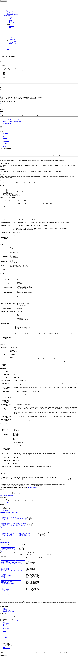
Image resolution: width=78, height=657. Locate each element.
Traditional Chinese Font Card (6, 590)
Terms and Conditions (6, 648)
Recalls (4, 649)
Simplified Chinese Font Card (6, 584)
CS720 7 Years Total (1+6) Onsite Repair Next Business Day (11, 580)
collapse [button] (1, 527)
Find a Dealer (5, 632)
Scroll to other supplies (4, 510)
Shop (3, 46)
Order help (4, 608)
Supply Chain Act (6, 626)
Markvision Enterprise (12, 43)
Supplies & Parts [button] (5, 10)
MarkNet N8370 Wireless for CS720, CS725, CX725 (10, 573)
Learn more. (39, 500)
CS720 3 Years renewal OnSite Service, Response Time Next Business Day (13, 564)
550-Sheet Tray (3, 591)
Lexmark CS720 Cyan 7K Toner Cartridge (8, 547)
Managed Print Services (11, 32)
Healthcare (11, 19)
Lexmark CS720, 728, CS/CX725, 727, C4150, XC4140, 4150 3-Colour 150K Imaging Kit (16, 533)
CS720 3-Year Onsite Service (5, 569)
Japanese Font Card (4, 588)
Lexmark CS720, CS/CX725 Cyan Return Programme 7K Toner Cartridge (13, 523)
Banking (10, 17)
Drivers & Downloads (12, 41)
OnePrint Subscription (10, 31)
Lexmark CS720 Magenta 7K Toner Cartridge (8, 549)
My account (9, 48)
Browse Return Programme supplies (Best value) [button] (9, 512)
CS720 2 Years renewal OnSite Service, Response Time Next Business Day (13, 560)
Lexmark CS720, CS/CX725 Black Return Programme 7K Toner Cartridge (13, 524)
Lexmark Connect (6, 623)
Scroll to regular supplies (4, 502)
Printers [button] (4, 7)
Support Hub (11, 37)
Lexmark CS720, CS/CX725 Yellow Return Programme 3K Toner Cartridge (13, 520)
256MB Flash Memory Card (5, 567)
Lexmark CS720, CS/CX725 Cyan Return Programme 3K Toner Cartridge (13, 516)
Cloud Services (11, 26)
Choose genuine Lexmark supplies (12, 11)
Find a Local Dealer (3, 113)
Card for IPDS (3, 571)
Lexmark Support (17, 620)
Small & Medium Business (11, 8)
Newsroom (4, 633)
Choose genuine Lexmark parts (12, 13)
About (4, 629)
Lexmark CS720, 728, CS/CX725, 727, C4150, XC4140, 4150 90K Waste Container (15, 534)
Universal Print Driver (12, 42)
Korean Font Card (4, 576)
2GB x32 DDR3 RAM (4, 578)
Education (10, 21)
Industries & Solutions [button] (6, 15)
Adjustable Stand (3, 558)
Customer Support (6, 628)
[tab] (40, 133)
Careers (4, 630)
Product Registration (12, 38)
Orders (8, 50)
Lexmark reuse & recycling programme (13, 12)
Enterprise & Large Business (11, 9)
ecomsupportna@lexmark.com (8, 618)
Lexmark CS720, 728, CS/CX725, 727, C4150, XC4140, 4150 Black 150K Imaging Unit (16, 535)
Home (4, 52)
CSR (3, 625)
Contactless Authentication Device (6, 581)
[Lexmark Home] (9, 0)
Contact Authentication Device (6, 582)
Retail (10, 23)
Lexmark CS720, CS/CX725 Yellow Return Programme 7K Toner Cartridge (13, 525)
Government (11, 18)
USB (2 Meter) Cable (4, 561)
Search (4, 4)
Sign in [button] (4, 47)
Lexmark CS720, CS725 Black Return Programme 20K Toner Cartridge (13, 517)
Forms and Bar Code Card (5, 577)
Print (10, 28)
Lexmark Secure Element (5, 589)
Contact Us (4, 631)
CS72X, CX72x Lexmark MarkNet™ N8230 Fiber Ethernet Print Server (13, 570)
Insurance (10, 20)
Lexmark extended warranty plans (12, 14)
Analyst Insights (5, 637)
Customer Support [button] (6, 35)
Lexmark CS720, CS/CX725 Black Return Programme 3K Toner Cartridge (13, 519)
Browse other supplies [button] (4, 529)
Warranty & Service (12, 39)
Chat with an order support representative (9, 611)
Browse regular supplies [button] (4, 542)
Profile (8, 49)
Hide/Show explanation (32, 487)
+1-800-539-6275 (5, 617)
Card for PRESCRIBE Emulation (6, 575)
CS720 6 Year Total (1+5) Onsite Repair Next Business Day (11, 562)
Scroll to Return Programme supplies (6, 495)
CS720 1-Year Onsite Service (5, 568)
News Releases (5, 624)
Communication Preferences (7, 635)
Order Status (5, 609)
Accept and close (3, 655)
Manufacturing (11, 22)
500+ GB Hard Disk (4, 574)
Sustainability (5, 634)
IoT (9, 25)
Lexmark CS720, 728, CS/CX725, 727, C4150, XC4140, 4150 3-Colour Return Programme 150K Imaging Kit (19, 536)
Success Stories (5, 636)
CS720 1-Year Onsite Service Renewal (7, 583)
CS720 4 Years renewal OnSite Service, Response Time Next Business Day (13, 563)
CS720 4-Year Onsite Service (5, 587)
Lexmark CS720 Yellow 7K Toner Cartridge (8, 548)
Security (10, 27)
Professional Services (10, 34)
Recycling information (6, 610)
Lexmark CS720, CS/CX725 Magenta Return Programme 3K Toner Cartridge (14, 518)
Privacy (4, 647)
